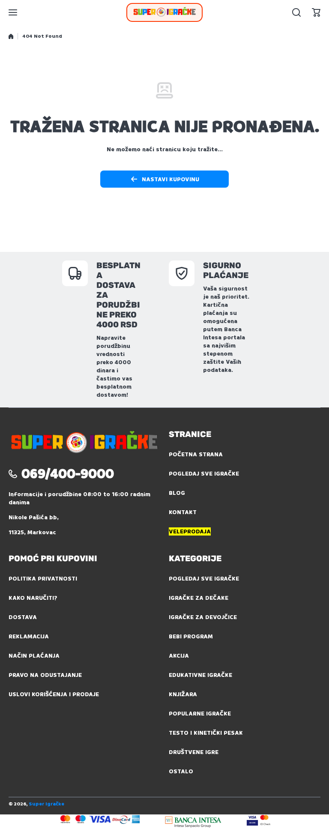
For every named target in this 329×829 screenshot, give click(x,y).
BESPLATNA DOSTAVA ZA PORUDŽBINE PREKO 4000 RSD (118, 294)
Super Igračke (46, 804)
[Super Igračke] (164, 12)
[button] (316, 12)
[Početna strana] (11, 36)
